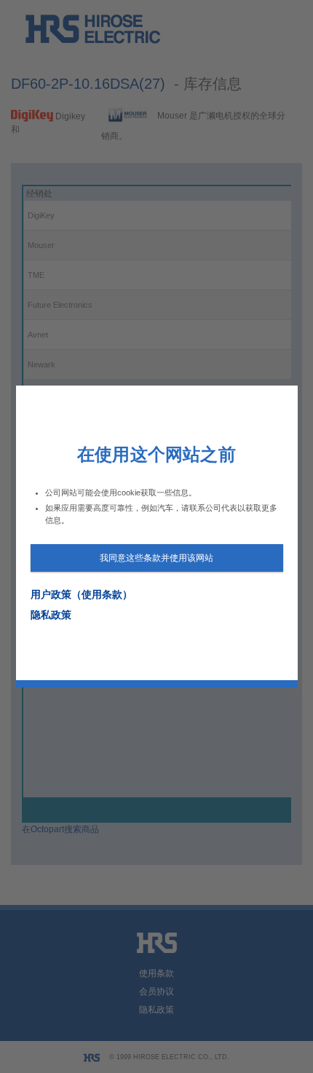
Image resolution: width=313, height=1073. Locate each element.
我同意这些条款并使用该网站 (156, 558)
